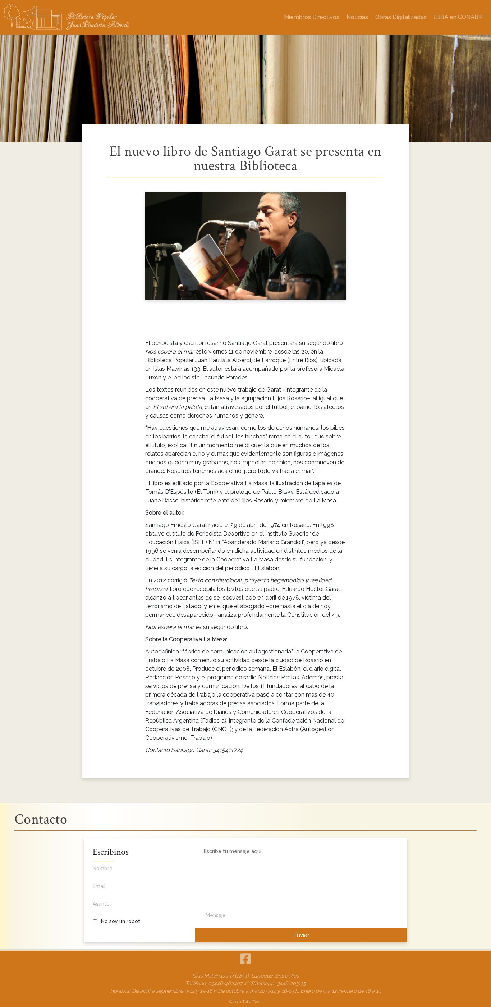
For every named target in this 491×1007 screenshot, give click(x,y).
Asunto (101, 904)
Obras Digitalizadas (401, 17)
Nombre (103, 868)
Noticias (357, 17)
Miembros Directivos (311, 17)
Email (99, 886)
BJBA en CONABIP (459, 17)
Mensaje (216, 915)
